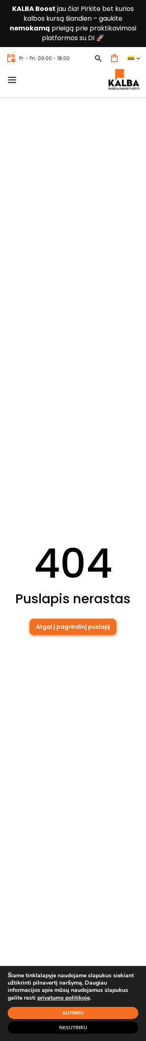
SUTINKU (73, 1013)
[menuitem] (133, 58)
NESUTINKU (73, 1027)
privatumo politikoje (63, 998)
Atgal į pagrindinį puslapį (73, 627)
